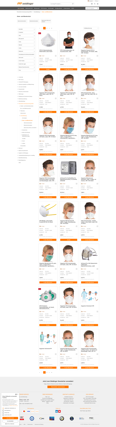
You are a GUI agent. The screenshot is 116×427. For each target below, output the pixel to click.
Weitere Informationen (14, 405)
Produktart (21, 32)
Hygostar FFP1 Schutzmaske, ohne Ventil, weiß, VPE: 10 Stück (47, 94)
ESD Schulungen (90, 396)
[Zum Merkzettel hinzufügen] (55, 55)
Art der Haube (21, 60)
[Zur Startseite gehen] (25, 3)
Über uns (47, 396)
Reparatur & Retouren (68, 398)
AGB (24, 424)
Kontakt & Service (69, 396)
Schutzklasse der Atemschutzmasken (26, 54)
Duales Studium (50, 399)
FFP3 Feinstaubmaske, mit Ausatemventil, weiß (67, 51)
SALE (20, 35)
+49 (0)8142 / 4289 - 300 (23, 399)
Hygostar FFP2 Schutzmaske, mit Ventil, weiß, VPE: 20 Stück (68, 264)
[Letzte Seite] (51, 28)
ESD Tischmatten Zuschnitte (89, 398)
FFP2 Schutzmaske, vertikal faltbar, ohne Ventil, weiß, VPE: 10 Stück (89, 222)
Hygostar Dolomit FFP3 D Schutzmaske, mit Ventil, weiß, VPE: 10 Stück (89, 52)
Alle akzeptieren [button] (10, 418)
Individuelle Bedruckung (89, 403)
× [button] (17, 394)
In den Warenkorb (69, 69)
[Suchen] (72, 4)
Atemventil (21, 57)
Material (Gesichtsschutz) (24, 67)
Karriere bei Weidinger (47, 398)
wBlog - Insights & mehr (47, 401)
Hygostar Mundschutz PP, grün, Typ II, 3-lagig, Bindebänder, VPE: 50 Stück (68, 350)
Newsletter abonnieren (58, 387)
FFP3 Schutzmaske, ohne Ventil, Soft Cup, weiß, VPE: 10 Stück (89, 94)
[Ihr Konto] (94, 4)
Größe (20, 48)
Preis (20, 70)
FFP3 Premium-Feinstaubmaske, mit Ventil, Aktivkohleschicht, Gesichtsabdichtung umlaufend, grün (46, 307)
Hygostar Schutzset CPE (87, 306)
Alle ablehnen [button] (10, 421)
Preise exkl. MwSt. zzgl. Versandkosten (46, 66)
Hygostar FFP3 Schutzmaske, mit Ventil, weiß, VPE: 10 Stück (47, 136)
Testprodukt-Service (68, 399)
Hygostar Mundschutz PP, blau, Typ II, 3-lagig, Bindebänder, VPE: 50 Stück (89, 137)
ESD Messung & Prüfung (89, 399)
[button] (10, 424)
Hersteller (21, 29)
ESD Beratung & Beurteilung (89, 401)
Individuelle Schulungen (68, 403)
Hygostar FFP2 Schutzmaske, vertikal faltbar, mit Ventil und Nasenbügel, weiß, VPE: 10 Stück (89, 350)
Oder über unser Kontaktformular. (25, 403)
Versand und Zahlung (39, 424)
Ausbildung (43, 399)
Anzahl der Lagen (22, 63)
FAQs (47, 403)
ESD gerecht (21, 38)
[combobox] (60, 4)
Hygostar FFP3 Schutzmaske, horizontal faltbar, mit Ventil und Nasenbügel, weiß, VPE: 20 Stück (47, 179)
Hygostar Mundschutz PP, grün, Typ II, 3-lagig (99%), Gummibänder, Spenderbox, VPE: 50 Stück (47, 265)
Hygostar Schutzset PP (45, 348)
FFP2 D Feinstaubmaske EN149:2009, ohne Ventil (45, 51)
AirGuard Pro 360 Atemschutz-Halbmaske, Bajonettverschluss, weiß (89, 265)
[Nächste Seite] (49, 28)
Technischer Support (68, 401)
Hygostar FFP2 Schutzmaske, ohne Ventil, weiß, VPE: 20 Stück (68, 94)
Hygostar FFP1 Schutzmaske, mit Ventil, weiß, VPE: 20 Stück (68, 306)
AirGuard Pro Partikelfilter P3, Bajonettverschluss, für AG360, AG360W (68, 179)
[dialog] (10, 409)
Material (20, 44)
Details (48, 69)
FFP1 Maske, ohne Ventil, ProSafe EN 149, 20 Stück (46, 221)
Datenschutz (30, 424)
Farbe (20, 41)
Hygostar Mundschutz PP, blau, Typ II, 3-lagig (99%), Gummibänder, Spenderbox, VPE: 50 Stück (68, 137)
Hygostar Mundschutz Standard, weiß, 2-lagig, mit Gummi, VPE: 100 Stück (88, 179)
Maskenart (21, 51)
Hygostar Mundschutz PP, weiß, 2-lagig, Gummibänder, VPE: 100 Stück (68, 222)
